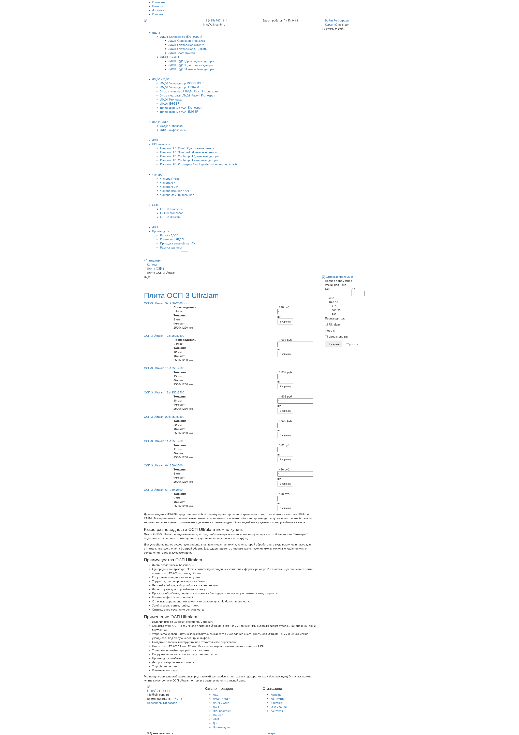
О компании (279, 707)
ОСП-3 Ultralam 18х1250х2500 (164, 392)
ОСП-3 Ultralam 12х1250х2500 (164, 335)
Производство (222, 727)
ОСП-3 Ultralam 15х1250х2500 (164, 368)
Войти (329, 20)
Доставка (158, 10)
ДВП (216, 723)
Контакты (158, 14)
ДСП (216, 707)
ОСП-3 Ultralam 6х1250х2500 (163, 490)
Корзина (330, 24)
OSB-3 (217, 719)
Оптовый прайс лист (339, 276)
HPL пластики (222, 711)
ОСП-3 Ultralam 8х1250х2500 (163, 465)
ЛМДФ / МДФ (221, 698)
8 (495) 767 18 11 (217, 20)
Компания (158, 2)
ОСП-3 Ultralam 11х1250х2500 (164, 441)
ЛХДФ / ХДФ (221, 703)
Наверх (270, 733)
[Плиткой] (144, 281)
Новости (157, 6)
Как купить (277, 698)
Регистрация (342, 20)
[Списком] (144, 285)
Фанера (218, 715)
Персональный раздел (162, 703)
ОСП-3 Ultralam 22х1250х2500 (164, 417)
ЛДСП (217, 694)
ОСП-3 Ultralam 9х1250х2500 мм (166, 303)
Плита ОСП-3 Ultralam (181, 295)
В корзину (285, 321)
